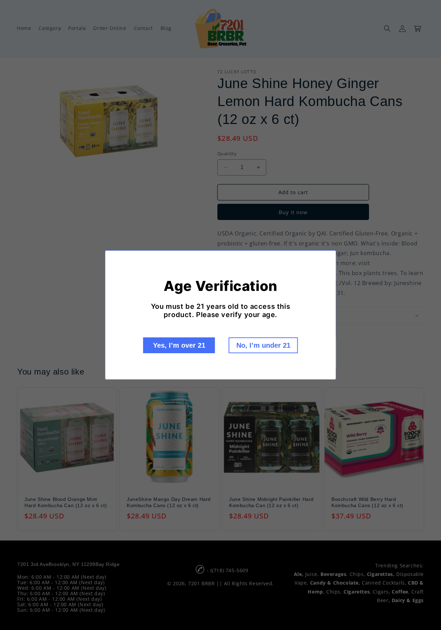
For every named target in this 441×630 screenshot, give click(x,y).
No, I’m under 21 (263, 345)
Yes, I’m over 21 (179, 345)
